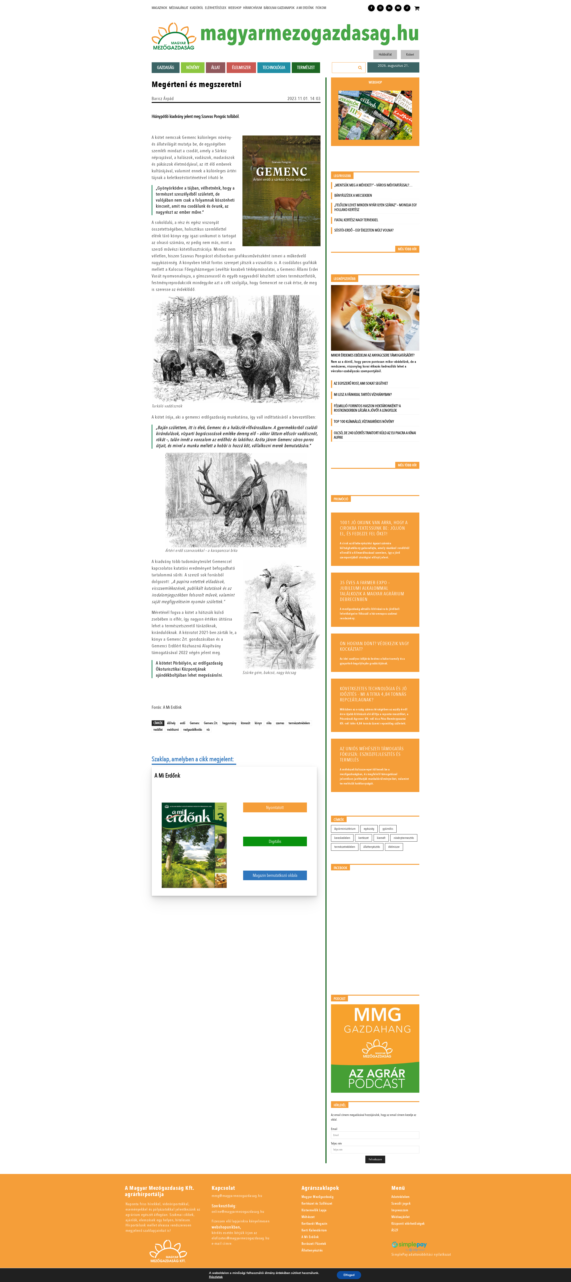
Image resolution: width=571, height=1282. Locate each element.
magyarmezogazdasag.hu (309, 33)
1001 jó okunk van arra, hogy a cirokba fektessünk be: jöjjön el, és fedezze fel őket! (374, 528)
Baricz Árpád (163, 99)
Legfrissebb (342, 176)
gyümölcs (388, 829)
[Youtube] (398, 8)
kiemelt (381, 838)
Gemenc (194, 723)
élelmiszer (394, 847)
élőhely (171, 723)
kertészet (363, 838)
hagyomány (229, 723)
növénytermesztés (404, 838)
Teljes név (336, 1143)
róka (268, 723)
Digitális (275, 841)
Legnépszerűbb (345, 279)
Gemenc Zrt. (211, 723)
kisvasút (245, 723)
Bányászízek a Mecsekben (353, 195)
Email (334, 1129)
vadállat (158, 729)
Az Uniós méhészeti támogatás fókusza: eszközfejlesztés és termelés (372, 754)
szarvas (280, 723)
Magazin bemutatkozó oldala (275, 875)
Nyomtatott (275, 808)
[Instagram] (380, 8)
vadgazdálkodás (192, 729)
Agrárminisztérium (345, 829)
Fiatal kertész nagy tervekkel (356, 220)
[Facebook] (371, 8)
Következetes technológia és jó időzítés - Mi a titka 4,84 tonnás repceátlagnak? (373, 694)
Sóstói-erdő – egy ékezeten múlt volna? (363, 230)
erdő (182, 723)
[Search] (360, 67)
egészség (369, 829)
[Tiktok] (407, 8)
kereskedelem (342, 838)
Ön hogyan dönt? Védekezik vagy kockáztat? (374, 646)
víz (208, 729)
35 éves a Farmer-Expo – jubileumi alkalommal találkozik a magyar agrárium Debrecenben (372, 591)
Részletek (216, 1277)
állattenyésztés (371, 847)
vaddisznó (173, 729)
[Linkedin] (389, 8)
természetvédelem (299, 723)
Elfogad (348, 1275)
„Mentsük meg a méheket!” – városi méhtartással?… (373, 185)
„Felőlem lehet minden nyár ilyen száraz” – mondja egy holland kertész (375, 207)
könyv (258, 723)
